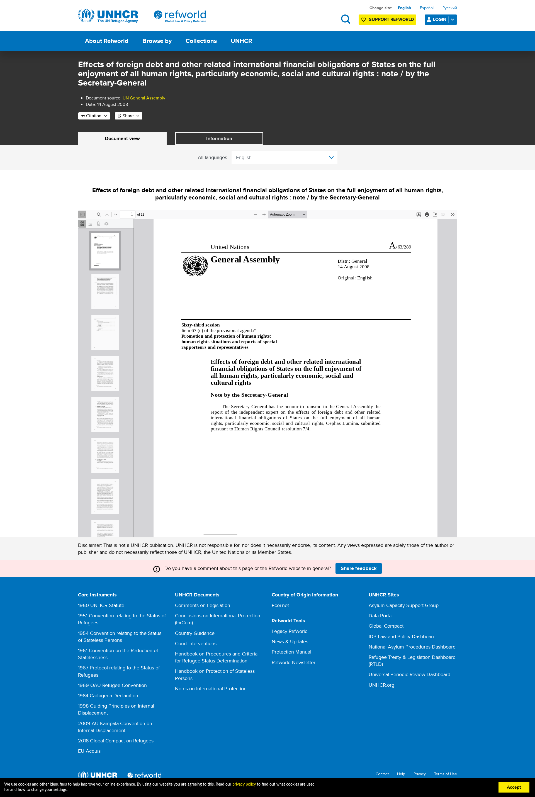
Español (427, 8)
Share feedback (359, 568)
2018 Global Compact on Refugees (116, 740)
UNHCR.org (381, 684)
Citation (93, 116)
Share (128, 116)
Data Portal (381, 615)
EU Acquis (89, 750)
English (404, 8)
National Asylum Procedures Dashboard (412, 646)
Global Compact (386, 625)
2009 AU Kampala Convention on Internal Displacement (115, 727)
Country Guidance (195, 633)
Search (345, 19)
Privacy (420, 774)
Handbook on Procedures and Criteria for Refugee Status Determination (216, 657)
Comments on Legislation (202, 605)
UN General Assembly (144, 98)
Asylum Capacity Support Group (404, 605)
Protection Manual (291, 651)
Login (439, 19)
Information (219, 138)
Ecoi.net (280, 605)
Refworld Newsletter (293, 662)
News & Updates (290, 641)
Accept (514, 787)
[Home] (142, 15)
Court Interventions (196, 643)
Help (401, 774)
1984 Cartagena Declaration (108, 695)
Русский (449, 8)
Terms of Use (445, 774)
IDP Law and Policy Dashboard (402, 636)
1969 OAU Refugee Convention (112, 685)
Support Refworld (391, 19)
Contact (382, 774)
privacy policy (244, 784)
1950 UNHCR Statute (101, 605)
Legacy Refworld (290, 631)
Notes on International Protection (211, 688)
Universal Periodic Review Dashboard (409, 674)
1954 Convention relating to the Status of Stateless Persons (119, 637)
